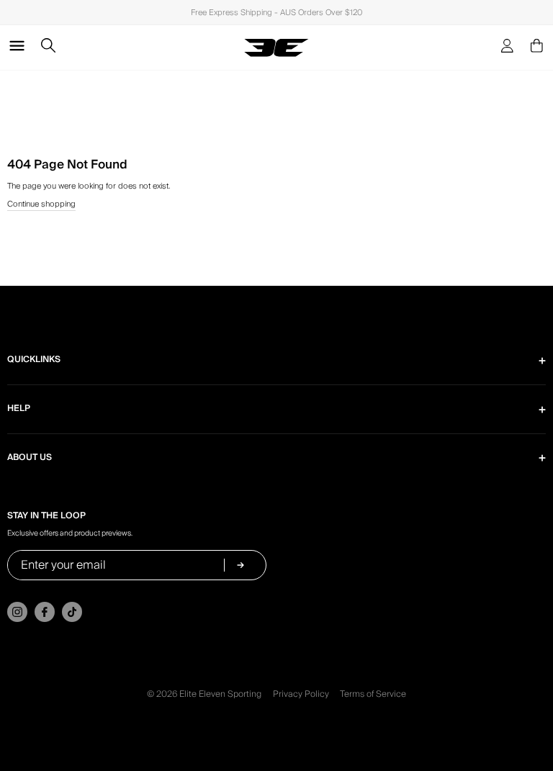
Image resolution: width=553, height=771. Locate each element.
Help (18, 408)
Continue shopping (41, 204)
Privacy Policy (301, 694)
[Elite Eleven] (276, 48)
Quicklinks (33, 359)
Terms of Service (373, 694)
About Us (29, 457)
